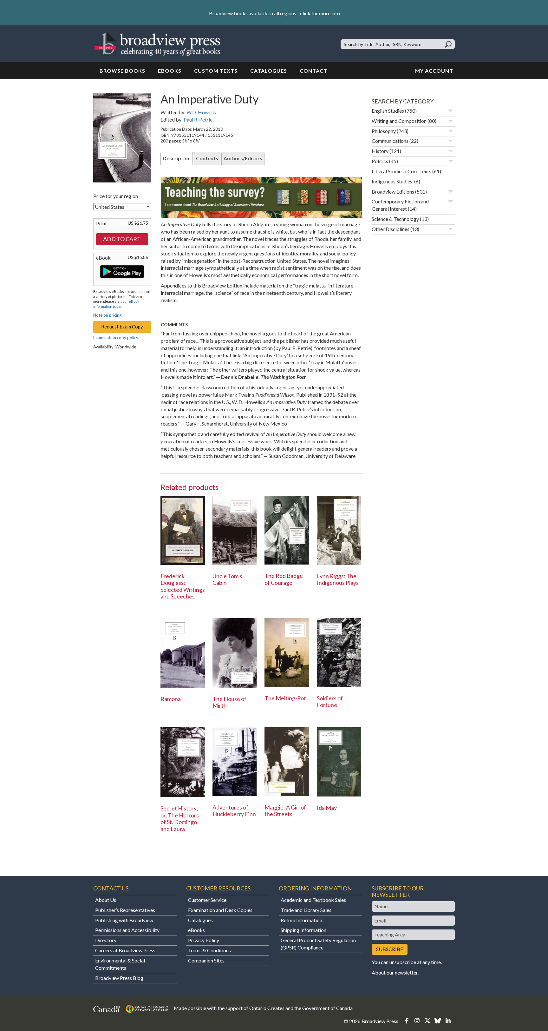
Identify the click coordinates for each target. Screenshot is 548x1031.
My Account (434, 71)
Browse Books (122, 71)
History (380, 151)
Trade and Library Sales (306, 910)
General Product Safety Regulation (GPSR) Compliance (318, 943)
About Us (105, 900)
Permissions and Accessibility (127, 930)
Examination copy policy (115, 337)
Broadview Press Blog (119, 978)
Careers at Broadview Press (125, 950)
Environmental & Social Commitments (120, 964)
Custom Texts (216, 71)
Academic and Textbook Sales (313, 900)
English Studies (388, 111)
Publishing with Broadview (124, 920)
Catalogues (268, 71)
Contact (313, 71)
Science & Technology (395, 219)
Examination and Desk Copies (220, 910)
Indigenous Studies (392, 181)
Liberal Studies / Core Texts (401, 171)
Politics (380, 161)
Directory (105, 940)
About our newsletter (395, 972)
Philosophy (384, 131)
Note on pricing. (107, 315)
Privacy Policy (203, 940)
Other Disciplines (390, 229)
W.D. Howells (201, 112)
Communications (390, 141)
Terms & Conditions (209, 950)
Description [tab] (177, 158)
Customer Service (207, 900)
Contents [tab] (207, 158)
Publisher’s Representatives (125, 910)
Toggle (450, 110)
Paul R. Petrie (198, 119)
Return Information (301, 920)
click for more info (320, 13)
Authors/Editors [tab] (243, 158)
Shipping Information (303, 930)
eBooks (169, 71)
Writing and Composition (399, 121)
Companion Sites (206, 960)
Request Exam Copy (122, 326)
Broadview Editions (393, 191)
